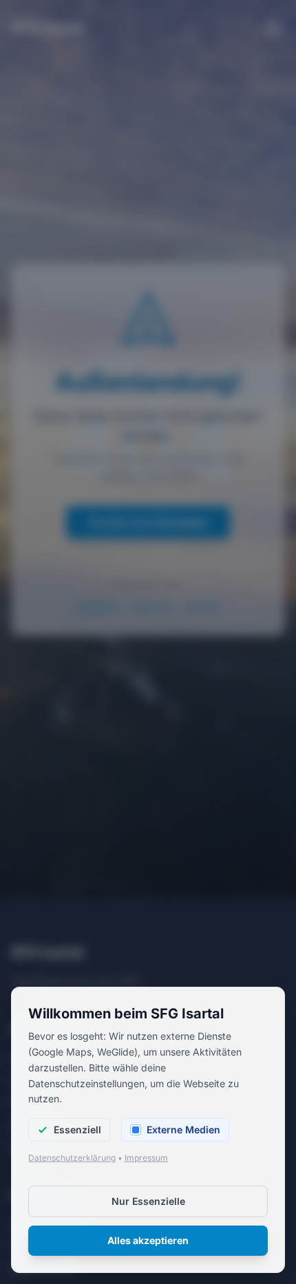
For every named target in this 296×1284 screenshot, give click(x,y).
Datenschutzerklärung (72, 1158)
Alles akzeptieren (148, 1240)
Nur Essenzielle (148, 1201)
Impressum (146, 1158)
